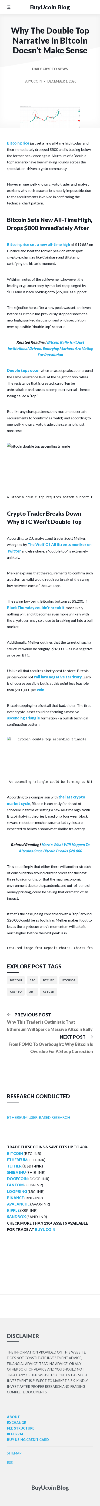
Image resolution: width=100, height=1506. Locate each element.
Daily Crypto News (50, 69)
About (13, 1417)
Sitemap (14, 1453)
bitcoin (16, 980)
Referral (15, 1434)
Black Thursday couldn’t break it (35, 607)
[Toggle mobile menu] (8, 7)
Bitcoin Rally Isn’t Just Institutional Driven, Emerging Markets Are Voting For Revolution (50, 348)
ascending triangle (23, 718)
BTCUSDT (69, 980)
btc (32, 980)
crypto (16, 991)
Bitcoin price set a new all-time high (38, 244)
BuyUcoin (33, 81)
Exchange (16, 1423)
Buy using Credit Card (28, 1440)
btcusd (48, 980)
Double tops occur (23, 370)
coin (40, 689)
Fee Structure (20, 1428)
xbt (32, 991)
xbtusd (48, 991)
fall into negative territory (58, 677)
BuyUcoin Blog (50, 6)
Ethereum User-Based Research (38, 1117)
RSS (10, 1463)
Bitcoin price (18, 143)
